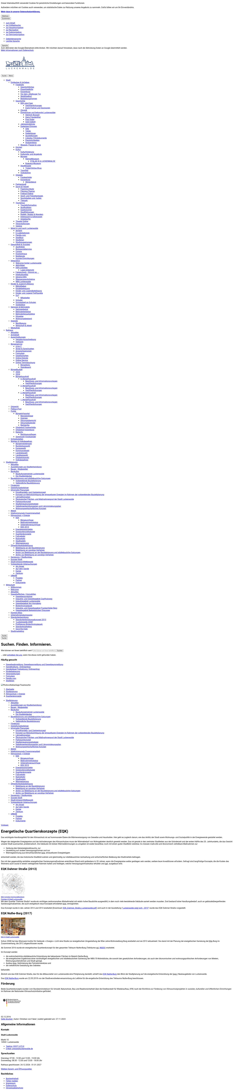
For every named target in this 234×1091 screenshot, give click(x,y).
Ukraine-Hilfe (21, 277)
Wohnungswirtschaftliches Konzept (31, 508)
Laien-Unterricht (27, 270)
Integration (15, 261)
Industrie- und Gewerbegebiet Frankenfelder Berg (36, 608)
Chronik (23, 110)
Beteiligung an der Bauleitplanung (30, 548)
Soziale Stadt (16, 559)
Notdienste (20, 256)
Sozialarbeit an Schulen (26, 302)
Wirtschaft (10, 585)
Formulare (20, 353)
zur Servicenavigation (15, 34)
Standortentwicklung (20, 617)
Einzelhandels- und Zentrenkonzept (31, 492)
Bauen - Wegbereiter (19, 469)
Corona (19, 251)
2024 (18, 374)
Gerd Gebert (30, 122)
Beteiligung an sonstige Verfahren (30, 550)
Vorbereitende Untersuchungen (24, 564)
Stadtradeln (21, 541)
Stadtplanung (12, 462)
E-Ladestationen (22, 233)
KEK (17, 518)
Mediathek (15, 328)
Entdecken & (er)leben (20, 82)
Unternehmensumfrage (30, 525)
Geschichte (20, 101)
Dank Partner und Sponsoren (37, 108)
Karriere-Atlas (16, 613)
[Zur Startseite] (20, 73)
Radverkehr (20, 538)
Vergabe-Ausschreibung (26, 339)
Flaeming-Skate (27, 189)
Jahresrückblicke (27, 124)
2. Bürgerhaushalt (28, 393)
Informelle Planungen (20, 490)
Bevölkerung (21, 323)
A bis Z (19, 346)
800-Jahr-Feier (26, 103)
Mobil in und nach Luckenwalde (24, 228)
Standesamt (25, 367)
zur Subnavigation (14, 32)
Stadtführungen (27, 212)
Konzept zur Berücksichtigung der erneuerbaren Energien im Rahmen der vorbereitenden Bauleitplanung (60, 494)
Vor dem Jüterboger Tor (30, 94)
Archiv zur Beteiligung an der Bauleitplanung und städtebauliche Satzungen (48, 552)
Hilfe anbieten (22, 268)
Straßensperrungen (24, 242)
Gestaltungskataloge (20, 488)
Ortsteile (19, 175)
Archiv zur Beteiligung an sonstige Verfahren (35, 555)
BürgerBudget (16, 369)
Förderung (15, 485)
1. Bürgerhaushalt (28, 400)
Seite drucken (7, 1019)
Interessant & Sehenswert (31, 217)
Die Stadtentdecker (24, 476)
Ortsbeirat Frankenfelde (26, 427)
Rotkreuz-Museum (33, 163)
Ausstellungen (31, 136)
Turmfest (24, 170)
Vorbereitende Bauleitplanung (28, 481)
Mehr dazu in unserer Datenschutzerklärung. (20, 11)
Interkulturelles (22, 274)
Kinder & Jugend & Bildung (22, 284)
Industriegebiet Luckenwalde (28, 601)
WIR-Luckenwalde (23, 281)
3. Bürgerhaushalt (28, 386)
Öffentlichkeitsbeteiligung (22, 545)
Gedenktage (30, 133)
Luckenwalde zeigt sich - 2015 (135, 908)
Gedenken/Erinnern (28, 126)
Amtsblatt (15, 335)
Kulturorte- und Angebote (31, 154)
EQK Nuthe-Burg (110, 974)
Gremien (24, 418)
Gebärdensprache (13, 39)
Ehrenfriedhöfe (26, 89)
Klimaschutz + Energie (20, 515)
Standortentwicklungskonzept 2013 (31, 620)
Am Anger (20, 566)
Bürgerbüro (25, 365)
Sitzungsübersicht (28, 420)
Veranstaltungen (23, 224)
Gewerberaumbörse (24, 596)
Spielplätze (20, 305)
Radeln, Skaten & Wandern (31, 214)
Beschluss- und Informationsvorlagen (41, 381)
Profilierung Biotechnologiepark (29, 624)
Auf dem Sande (22, 569)
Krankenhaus (21, 254)
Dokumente (20, 582)
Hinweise (19, 316)
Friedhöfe (20, 85)
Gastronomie (26, 210)
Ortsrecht (15, 406)
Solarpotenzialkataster (25, 532)
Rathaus (9, 330)
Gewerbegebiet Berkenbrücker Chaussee (33, 610)
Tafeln (28, 131)
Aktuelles (15, 332)
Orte (27, 129)
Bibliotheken (21, 286)
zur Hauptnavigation (14, 27)
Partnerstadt (21, 184)
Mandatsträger (26, 416)
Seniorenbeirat (22, 309)
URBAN (14, 576)
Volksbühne (25, 173)
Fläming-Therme (27, 191)
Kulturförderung (27, 152)
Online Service (22, 360)
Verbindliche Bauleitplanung (28, 483)
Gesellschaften (22, 356)
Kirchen (19, 147)
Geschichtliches (27, 87)
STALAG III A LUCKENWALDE (42, 161)
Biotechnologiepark (24, 606)
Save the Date (22, 629)
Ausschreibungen (18, 337)
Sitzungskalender (27, 423)
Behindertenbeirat (23, 312)
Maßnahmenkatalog (29, 522)
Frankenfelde (26, 177)
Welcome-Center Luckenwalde (28, 263)
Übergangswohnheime (25, 279)
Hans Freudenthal (33, 117)
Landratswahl (21, 453)
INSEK (13, 511)
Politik (13, 411)
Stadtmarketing (17, 631)
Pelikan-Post (16, 409)
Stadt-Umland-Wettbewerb (22, 562)
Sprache (5, 45)
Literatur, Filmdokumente (36, 138)
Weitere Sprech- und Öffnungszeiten (16, 1069)
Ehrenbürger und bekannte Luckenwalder (37, 112)
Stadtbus (19, 237)
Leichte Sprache (13, 41)
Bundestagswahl (23, 446)
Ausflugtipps (25, 207)
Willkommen (16, 587)
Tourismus (20, 203)
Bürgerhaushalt (22, 376)
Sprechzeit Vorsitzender (26, 437)
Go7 (17, 295)
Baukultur (15, 471)
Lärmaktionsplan (23, 497)
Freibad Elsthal (26, 193)
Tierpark (24, 200)
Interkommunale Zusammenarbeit (25, 513)
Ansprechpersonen (24, 351)
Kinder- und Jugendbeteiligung (29, 291)
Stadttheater (25, 166)
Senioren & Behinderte (20, 307)
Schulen (19, 300)
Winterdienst (30, 182)
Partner (19, 580)
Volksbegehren (22, 460)
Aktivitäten (20, 265)
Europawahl (21, 448)
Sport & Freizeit (22, 186)
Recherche (24, 425)
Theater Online (22, 221)
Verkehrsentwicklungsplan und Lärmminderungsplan (38, 506)
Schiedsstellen (17, 439)
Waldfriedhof (26, 96)
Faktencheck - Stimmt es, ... (27, 272)
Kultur (18, 149)
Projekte (19, 578)
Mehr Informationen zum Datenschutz (17, 50)
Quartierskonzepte (23, 534)
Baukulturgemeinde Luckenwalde (30, 474)
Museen (23, 156)
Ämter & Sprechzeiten (25, 349)
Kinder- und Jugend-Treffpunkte (29, 293)
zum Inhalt (10, 23)
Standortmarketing (24, 626)
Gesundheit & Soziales (20, 244)
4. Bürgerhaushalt (28, 379)
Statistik (14, 321)
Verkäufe (19, 342)
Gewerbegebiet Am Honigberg (28, 603)
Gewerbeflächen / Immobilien (23, 594)
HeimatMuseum (32, 159)
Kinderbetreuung (23, 288)
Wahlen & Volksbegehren (21, 441)
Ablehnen (5, 16)
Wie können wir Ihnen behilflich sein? (17, 650)
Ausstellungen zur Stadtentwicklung (26, 467)
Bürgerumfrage (26, 520)
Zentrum (19, 573)
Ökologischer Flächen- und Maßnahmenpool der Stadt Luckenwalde (45, 499)
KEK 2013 (24, 527)
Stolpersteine (31, 142)
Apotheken (20, 247)
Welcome (15, 589)
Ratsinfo (19, 432)
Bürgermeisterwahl (24, 444)
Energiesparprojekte (24, 529)
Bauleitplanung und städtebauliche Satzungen (30, 478)
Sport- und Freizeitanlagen (31, 196)
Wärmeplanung (22, 543)
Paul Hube (29, 119)
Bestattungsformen (28, 98)
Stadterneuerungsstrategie (27, 504)
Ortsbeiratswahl (22, 457)
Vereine (19, 226)
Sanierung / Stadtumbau (21, 557)
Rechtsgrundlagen (28, 434)
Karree (18, 571)
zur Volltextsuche (13, 25)
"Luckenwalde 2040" (24, 622)
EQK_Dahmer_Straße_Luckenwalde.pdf (79, 908)
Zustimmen (6, 18)
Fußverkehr (20, 536)
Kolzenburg (25, 92)
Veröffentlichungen (33, 105)
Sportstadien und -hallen (30, 198)
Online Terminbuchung (25, 362)
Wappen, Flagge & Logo (30, 145)
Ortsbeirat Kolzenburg (25, 430)
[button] (13, 886)
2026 (18, 372)
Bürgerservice (16, 344)
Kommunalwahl (22, 450)
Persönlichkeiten (32, 140)
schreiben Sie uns (14, 655)
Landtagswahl (22, 455)
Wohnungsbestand (24, 318)
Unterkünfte (25, 219)
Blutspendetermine (24, 249)
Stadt (8, 80)
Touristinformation (28, 205)
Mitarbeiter (25, 298)
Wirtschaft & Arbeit (24, 325)
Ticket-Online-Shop (33, 168)
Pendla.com (21, 235)
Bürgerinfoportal (23, 413)
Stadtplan (20, 240)
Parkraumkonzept (23, 501)
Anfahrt (19, 230)
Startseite (10, 689)
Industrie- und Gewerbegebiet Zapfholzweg (34, 599)
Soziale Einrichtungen (25, 258)
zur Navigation (12, 30)
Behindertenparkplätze (25, 314)
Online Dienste (22, 358)
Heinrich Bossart (32, 115)
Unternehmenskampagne (21, 615)
